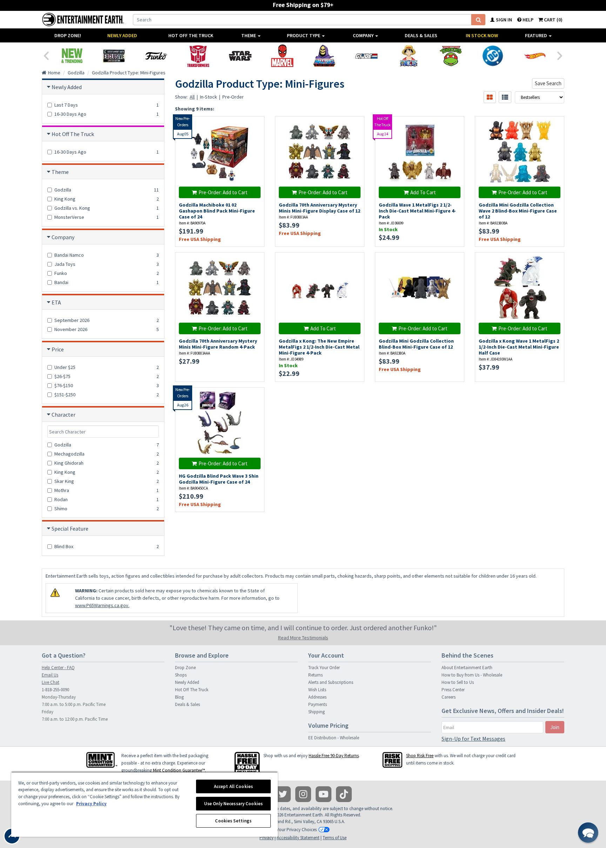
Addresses (317, 697)
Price (58, 349)
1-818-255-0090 (55, 690)
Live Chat (50, 682)
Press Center (453, 690)
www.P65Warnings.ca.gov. (102, 605)
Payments (317, 704)
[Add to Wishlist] (255, 125)
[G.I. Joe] (366, 55)
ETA (56, 302)
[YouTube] (323, 794)
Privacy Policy (91, 804)
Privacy (267, 838)
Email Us (50, 675)
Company (364, 35)
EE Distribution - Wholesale (333, 738)
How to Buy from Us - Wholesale (472, 675)
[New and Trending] (72, 55)
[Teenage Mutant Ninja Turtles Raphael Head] (450, 55)
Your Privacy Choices (297, 830)
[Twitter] (283, 794)
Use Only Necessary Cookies (233, 804)
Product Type (304, 35)
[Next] (560, 55)
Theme (249, 35)
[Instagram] (303, 794)
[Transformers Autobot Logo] (198, 55)
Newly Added (122, 35)
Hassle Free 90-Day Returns (334, 756)
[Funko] (156, 55)
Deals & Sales (421, 35)
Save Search (548, 83)
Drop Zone (185, 668)
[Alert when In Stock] (255, 137)
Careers (449, 697)
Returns (315, 675)
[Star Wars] (240, 55)
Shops (181, 675)
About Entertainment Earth (467, 668)
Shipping (316, 712)
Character (63, 414)
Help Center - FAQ (58, 668)
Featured (536, 35)
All (192, 97)
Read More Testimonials (303, 637)
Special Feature (70, 528)
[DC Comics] (492, 55)
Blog (179, 697)
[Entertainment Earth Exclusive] (114, 55)
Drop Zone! (67, 35)
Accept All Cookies (233, 786)
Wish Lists (317, 690)
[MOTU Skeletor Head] (324, 55)
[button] (588, 832)
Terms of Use (334, 838)
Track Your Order (324, 668)
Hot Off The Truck (190, 35)
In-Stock (208, 97)
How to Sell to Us (458, 682)
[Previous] (46, 55)
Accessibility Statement (298, 838)
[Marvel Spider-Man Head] (282, 55)
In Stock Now (482, 35)
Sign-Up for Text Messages (473, 738)
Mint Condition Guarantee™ (179, 770)
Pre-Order (233, 97)
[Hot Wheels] (535, 55)
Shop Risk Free (419, 756)
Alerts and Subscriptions (330, 682)
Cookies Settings (233, 821)
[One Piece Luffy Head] (408, 55)
